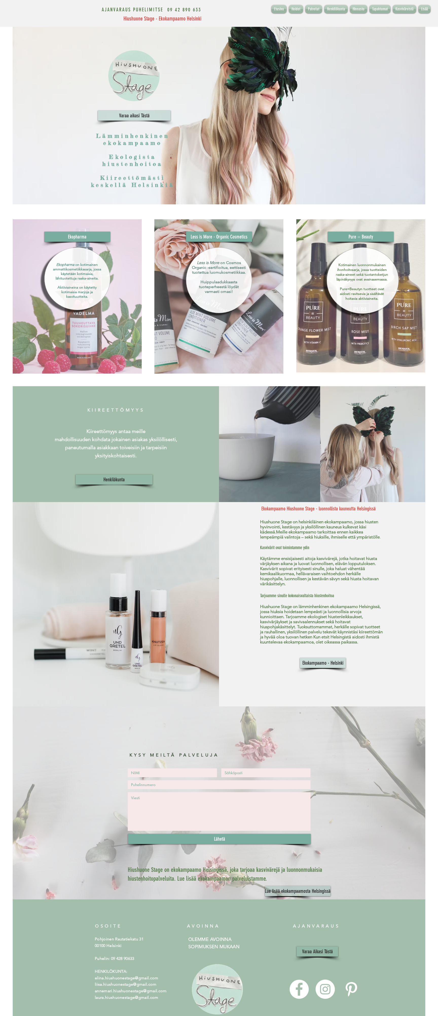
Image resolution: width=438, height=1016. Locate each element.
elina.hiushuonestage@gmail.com (126, 978)
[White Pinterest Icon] (351, 989)
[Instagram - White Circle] (325, 989)
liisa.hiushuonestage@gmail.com (126, 984)
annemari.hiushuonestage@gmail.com (131, 990)
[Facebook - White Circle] (299, 989)
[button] (77, 237)
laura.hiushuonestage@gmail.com (126, 997)
